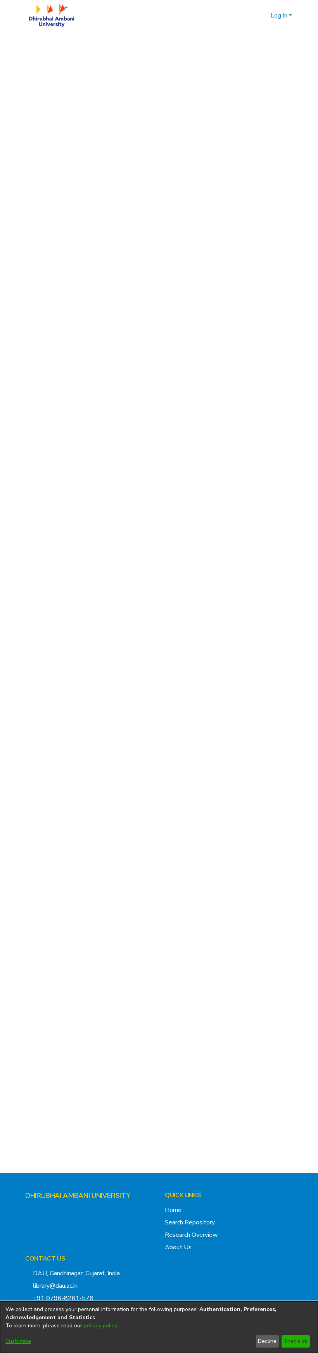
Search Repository (190, 1222)
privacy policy (100, 1325)
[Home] (51, 15)
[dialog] (159, 1327)
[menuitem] (263, 15)
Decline (267, 1341)
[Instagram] (41, 1210)
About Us (178, 1247)
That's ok (295, 1341)
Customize (18, 1341)
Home (173, 1210)
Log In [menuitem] (279, 15)
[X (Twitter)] (28, 1210)
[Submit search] (252, 15)
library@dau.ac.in (55, 1286)
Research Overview (191, 1235)
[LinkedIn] (53, 1210)
